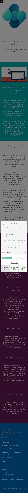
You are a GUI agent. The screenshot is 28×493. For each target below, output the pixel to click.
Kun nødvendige (21, 258)
